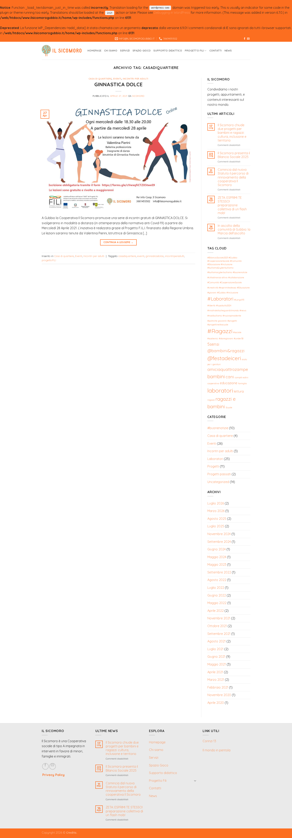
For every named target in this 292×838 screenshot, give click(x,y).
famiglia (242, 383)
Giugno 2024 (216, 549)
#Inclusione (232, 292)
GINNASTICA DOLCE (118, 84)
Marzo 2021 (215, 680)
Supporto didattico (167, 50)
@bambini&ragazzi (226, 350)
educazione (228, 383)
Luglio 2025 (215, 526)
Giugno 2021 (216, 657)
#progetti (232, 320)
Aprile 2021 (215, 672)
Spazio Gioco (141, 50)
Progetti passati (219, 474)
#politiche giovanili (217, 320)
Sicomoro (138, 96)
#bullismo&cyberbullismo (220, 267)
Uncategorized (218, 482)
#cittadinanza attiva (217, 277)
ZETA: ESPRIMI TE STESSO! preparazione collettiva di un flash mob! (232, 205)
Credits (71, 832)
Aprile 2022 (215, 611)
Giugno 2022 (216, 595)
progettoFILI (49, 260)
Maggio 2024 (216, 557)
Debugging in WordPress (172, 13)
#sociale (237, 332)
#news (243, 310)
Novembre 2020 (219, 695)
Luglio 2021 (215, 649)
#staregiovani (226, 338)
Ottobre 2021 (217, 626)
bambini (216, 376)
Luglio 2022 (215, 588)
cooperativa (213, 383)
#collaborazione (236, 277)
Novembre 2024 (219, 534)
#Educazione (243, 287)
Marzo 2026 (215, 511)
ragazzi (211, 399)
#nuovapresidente (232, 315)
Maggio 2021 (216, 664)
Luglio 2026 (215, 503)
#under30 (238, 338)
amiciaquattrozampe (227, 369)
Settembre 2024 (219, 541)
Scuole (229, 407)
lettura (239, 391)
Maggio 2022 (216, 603)
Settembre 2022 (219, 572)
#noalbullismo (214, 315)
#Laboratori (220, 299)
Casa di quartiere (100, 78)
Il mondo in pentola (216, 750)
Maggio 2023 (216, 564)
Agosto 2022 (216, 580)
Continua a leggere (118, 242)
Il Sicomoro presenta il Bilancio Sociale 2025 (234, 155)
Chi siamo (110, 50)
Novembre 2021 (218, 618)
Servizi (125, 50)
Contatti (215, 50)
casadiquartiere (127, 256)
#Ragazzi (219, 331)
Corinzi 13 (209, 741)
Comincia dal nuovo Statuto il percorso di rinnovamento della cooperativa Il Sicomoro (233, 177)
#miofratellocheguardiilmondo (223, 310)
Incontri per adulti (135, 78)
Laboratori (215, 459)
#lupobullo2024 (223, 305)
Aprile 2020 (215, 703)
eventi (140, 256)
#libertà (211, 305)
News (228, 50)
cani (230, 376)
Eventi (117, 78)
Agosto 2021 (216, 641)
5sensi (213, 344)
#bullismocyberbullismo (219, 272)
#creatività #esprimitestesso (221, 287)
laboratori (220, 390)
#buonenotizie (240, 272)
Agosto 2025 (216, 519)
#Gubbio (221, 292)
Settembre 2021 (218, 634)
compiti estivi (241, 377)
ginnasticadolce (155, 256)
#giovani (211, 292)
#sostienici (212, 338)
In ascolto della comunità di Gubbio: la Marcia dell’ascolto (234, 229)
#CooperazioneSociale (231, 282)
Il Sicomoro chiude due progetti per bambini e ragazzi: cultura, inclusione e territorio (232, 132)
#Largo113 (239, 299)
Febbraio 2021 (217, 687)
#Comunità (213, 282)
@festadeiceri (224, 358)
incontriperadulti (174, 256)
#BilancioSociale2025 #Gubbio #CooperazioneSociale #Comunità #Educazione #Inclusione (224, 261)
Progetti (213, 466)
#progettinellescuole (217, 324)
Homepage (94, 50)
